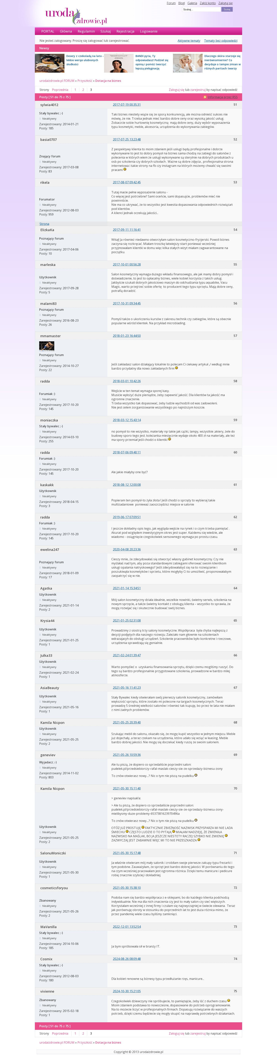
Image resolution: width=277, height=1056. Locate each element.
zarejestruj (198, 90)
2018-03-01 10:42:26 (127, 381)
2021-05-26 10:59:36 (127, 755)
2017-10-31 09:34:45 (127, 303)
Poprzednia (60, 90)
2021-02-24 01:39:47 (127, 655)
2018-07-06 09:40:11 (127, 452)
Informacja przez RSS (223, 97)
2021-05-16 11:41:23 (127, 688)
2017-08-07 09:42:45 (127, 182)
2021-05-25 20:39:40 (127, 722)
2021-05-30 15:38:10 (127, 888)
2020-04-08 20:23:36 (127, 549)
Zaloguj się (225, 3)
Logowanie (149, 31)
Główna (66, 31)
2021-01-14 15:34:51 (127, 588)
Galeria (192, 3)
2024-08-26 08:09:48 (127, 959)
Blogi (181, 3)
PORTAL (47, 31)
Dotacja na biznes (108, 81)
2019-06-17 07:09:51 (127, 517)
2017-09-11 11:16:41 (127, 230)
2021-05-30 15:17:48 (127, 853)
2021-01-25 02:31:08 (127, 620)
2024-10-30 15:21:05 (127, 991)
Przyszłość (84, 81)
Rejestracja (125, 31)
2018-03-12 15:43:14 (127, 420)
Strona (44, 224)
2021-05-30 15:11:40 (127, 788)
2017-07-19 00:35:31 (127, 104)
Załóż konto (208, 3)
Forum (171, 3)
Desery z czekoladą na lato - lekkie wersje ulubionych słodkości (85, 60)
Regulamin (86, 31)
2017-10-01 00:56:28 (127, 264)
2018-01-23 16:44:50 (127, 336)
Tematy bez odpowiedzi (220, 41)
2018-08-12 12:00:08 (127, 485)
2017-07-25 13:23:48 (127, 139)
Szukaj (105, 31)
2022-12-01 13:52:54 (127, 927)
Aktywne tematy (189, 41)
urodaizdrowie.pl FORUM (56, 81)
